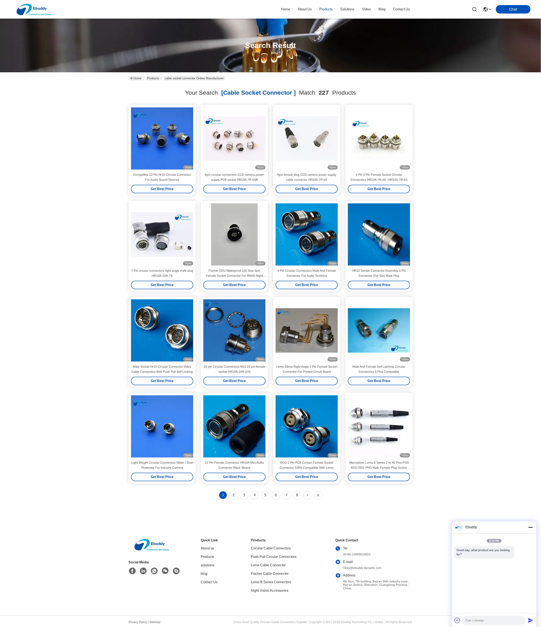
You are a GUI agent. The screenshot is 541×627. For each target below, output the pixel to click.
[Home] (151, 550)
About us (207, 548)
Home (285, 9)
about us (305, 9)
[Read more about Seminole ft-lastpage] (318, 495)
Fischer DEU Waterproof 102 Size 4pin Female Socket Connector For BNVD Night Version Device (234, 275)
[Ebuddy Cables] (176, 571)
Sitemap (154, 622)
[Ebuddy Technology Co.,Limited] (34, 9)
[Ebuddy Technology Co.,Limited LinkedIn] (143, 571)
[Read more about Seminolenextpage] (307, 495)
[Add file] (457, 620)
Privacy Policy (137, 622)
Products (153, 78)
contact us (401, 9)
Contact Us (209, 582)
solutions (347, 9)
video (366, 9)
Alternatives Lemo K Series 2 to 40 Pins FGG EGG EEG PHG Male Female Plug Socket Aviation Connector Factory (379, 467)
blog (381, 9)
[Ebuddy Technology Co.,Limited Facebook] (132, 571)
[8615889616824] (154, 571)
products (326, 9)
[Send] (530, 620)
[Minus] (530, 527)
